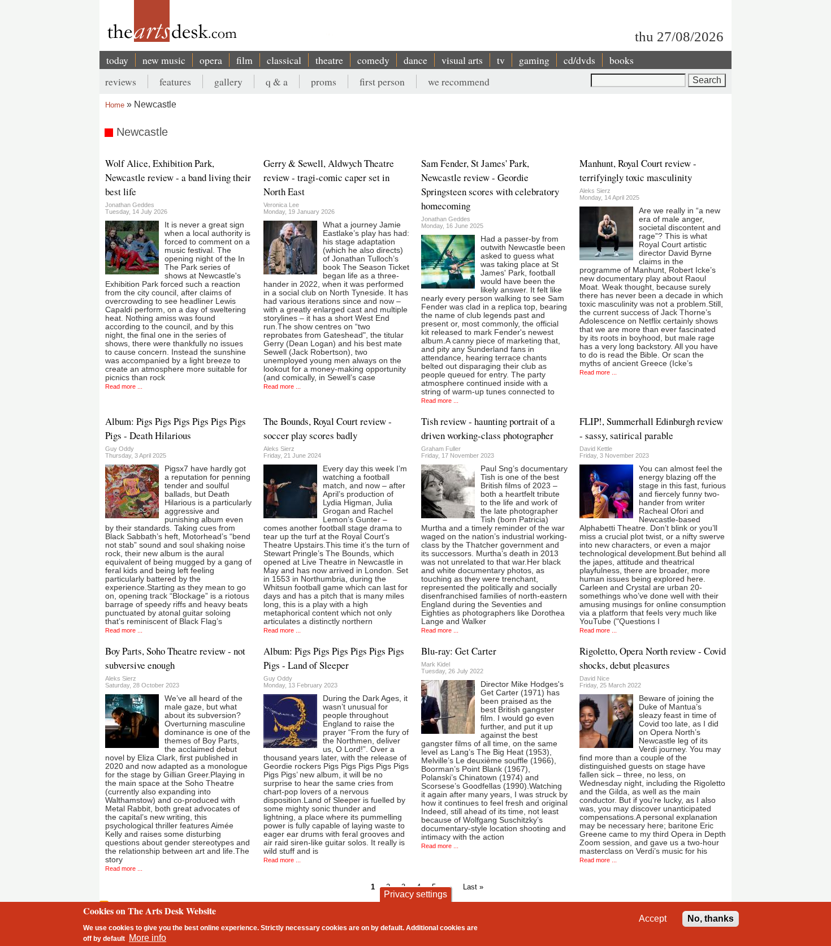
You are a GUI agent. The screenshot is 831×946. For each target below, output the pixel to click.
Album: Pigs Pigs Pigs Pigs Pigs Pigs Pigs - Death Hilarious (175, 428)
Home (114, 105)
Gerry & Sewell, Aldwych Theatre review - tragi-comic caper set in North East (328, 177)
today (117, 60)
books (621, 60)
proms (323, 81)
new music (163, 60)
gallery (228, 81)
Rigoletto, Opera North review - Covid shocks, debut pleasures (652, 658)
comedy (373, 60)
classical (284, 60)
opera (211, 60)
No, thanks (710, 918)
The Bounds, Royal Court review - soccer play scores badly (327, 428)
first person (382, 81)
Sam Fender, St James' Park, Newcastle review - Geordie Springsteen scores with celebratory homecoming (490, 184)
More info (147, 938)
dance (415, 60)
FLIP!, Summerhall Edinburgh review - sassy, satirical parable (651, 428)
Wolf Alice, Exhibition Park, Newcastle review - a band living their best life (178, 177)
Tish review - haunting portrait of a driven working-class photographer (488, 428)
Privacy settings (415, 894)
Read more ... (123, 386)
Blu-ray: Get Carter (458, 650)
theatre (329, 60)
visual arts (462, 60)
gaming (534, 60)
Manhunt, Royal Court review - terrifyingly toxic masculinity (637, 170)
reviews (120, 81)
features (175, 81)
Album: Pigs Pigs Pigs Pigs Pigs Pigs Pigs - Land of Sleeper (333, 658)
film (244, 60)
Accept (652, 918)
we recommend (459, 81)
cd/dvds (579, 60)
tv (501, 60)
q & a (277, 81)
